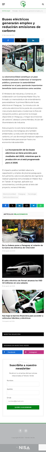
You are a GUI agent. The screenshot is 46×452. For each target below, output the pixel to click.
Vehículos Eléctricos (10, 197)
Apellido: (10, 389)
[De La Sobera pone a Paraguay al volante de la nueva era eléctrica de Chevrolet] (23, 231)
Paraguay (21, 194)
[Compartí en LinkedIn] (33, 40)
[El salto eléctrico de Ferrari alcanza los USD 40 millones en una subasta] (23, 266)
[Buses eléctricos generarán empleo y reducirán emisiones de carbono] (23, 58)
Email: (9, 398)
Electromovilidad (9, 194)
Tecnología (32, 194)
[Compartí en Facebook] (8, 40)
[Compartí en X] (21, 40)
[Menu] (3, 4)
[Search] (43, 4)
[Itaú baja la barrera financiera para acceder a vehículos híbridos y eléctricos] (23, 301)
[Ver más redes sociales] (42, 40)
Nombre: (10, 380)
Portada (15, 11)
